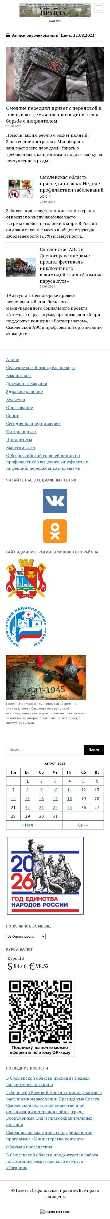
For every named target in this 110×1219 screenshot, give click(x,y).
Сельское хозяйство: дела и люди (40, 367)
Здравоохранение (24, 391)
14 (13, 798)
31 (55, 816)
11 (69, 789)
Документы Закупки (26, 383)
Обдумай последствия (29, 1147)
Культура (15, 399)
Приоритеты (19, 439)
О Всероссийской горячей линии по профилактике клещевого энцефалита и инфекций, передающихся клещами (47, 461)
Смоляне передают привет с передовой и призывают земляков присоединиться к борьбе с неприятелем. (53, 114)
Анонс (12, 359)
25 (69, 807)
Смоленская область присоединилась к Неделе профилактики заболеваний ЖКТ (72, 186)
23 (41, 807)
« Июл (27, 825)
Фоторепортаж (21, 431)
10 (55, 789)
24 (55, 807)
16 (41, 798)
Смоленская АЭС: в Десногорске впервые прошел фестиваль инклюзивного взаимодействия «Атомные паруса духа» (71, 265)
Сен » (83, 825)
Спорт (12, 415)
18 (69, 798)
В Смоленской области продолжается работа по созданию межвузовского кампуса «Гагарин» (52, 1161)
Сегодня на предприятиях (33, 423)
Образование (19, 407)
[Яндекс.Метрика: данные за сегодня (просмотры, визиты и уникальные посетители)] (55, 1211)
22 (27, 807)
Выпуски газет (21, 447)
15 (27, 798)
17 (55, 798)
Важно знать (19, 375)
